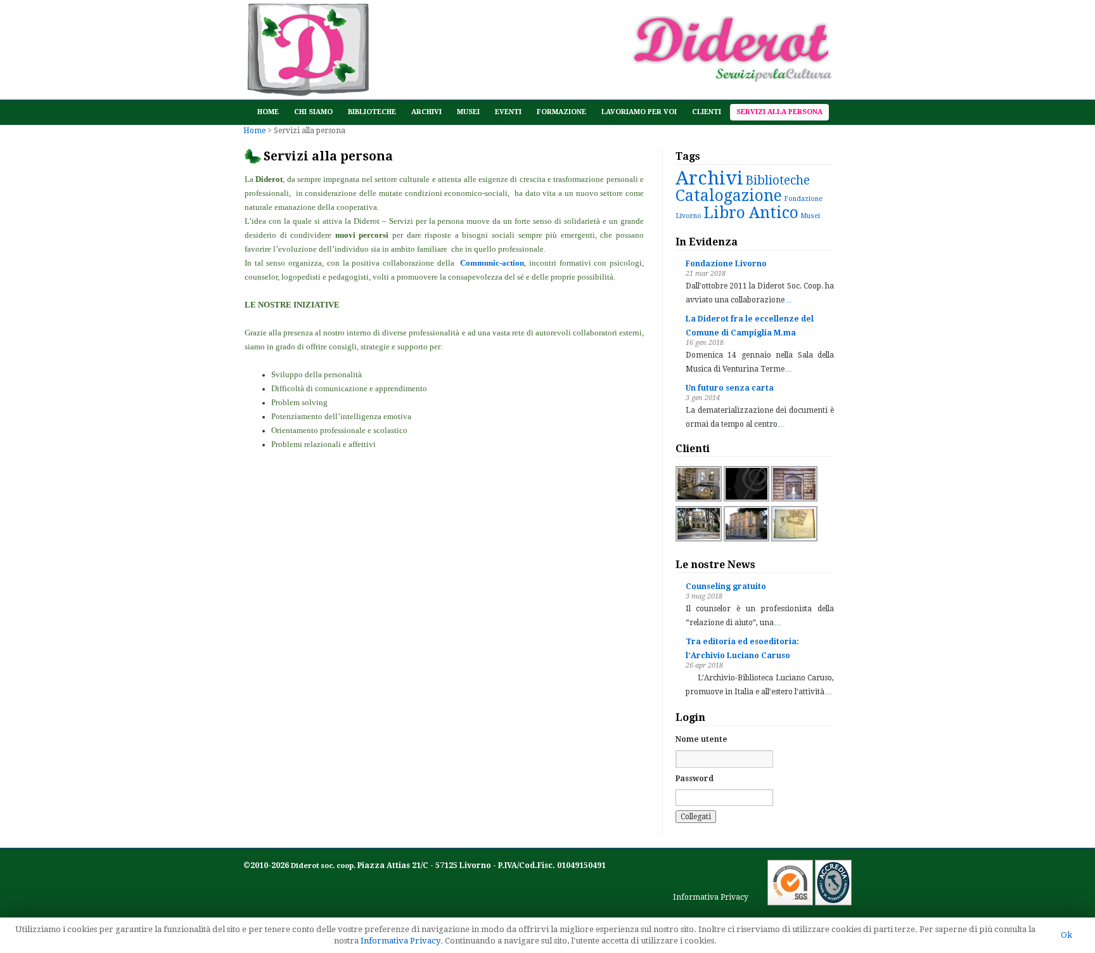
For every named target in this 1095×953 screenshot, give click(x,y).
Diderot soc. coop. (324, 866)
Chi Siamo (313, 112)
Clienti (706, 112)
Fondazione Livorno (726, 263)
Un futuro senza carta (730, 388)
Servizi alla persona (779, 112)
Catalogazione (729, 195)
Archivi (426, 112)
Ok (1066, 935)
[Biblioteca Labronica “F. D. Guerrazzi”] (699, 539)
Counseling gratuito (726, 586)
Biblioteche (372, 112)
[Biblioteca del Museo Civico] (747, 539)
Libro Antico (750, 213)
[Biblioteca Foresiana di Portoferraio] (699, 499)
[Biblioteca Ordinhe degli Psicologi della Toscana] (747, 499)
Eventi (508, 112)
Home (268, 112)
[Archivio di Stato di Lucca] (794, 499)
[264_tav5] (794, 539)
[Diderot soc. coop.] (306, 90)
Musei (468, 112)
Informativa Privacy (710, 897)
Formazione (561, 112)
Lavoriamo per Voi (639, 112)
